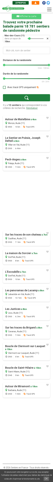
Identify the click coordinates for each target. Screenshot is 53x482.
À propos (20, 3)
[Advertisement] (26, 201)
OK (46, 478)
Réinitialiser (32, 108)
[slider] (29, 38)
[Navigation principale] (49, 9)
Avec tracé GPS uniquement (21, 87)
